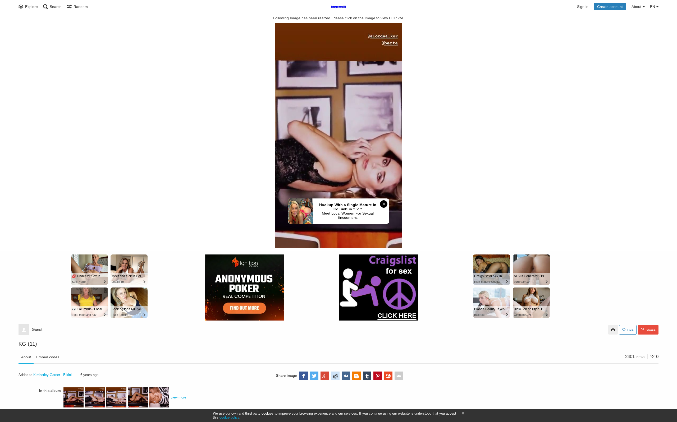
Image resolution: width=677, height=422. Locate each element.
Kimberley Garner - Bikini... (54, 375)
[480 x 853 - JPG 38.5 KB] (613, 330)
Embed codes (47, 357)
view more (178, 397)
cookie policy (229, 417)
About (26, 357)
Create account (610, 6)
